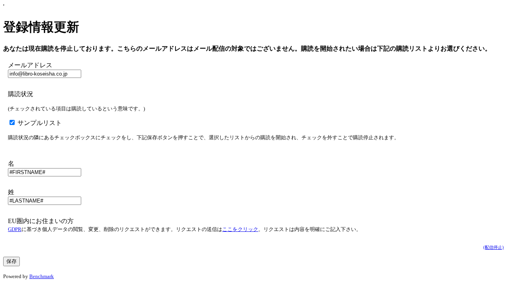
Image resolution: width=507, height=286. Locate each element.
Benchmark (41, 276)
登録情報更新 (41, 27)
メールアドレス (30, 65)
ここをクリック (240, 229)
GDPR (14, 229)
